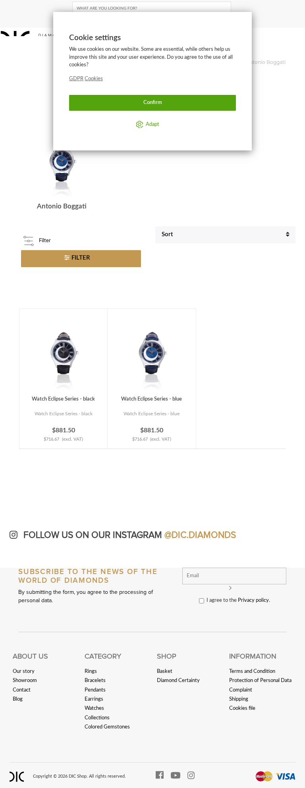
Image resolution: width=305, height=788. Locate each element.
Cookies (94, 78)
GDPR (76, 78)
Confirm (152, 102)
